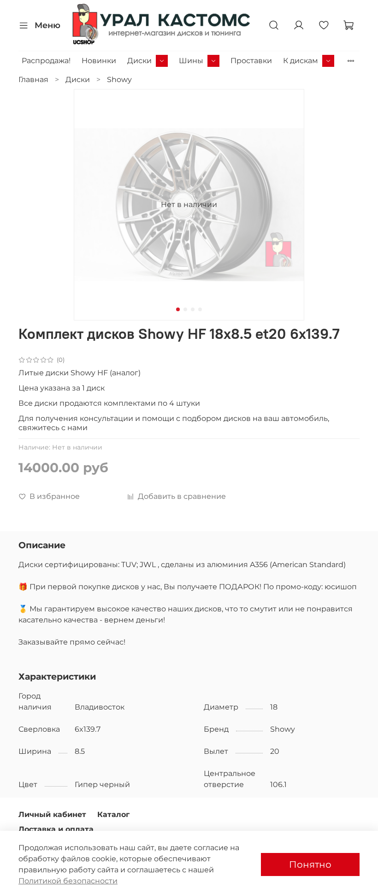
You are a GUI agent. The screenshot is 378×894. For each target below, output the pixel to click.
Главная (33, 79)
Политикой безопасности (68, 880)
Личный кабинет (52, 814)
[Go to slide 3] (193, 309)
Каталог (113, 814)
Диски (139, 60)
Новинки (99, 60)
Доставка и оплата (56, 829)
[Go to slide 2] (185, 309)
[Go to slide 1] (178, 309)
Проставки (251, 60)
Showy (119, 79)
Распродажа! (46, 60)
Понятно (310, 864)
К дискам (300, 60)
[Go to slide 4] (200, 309)
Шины (191, 60)
